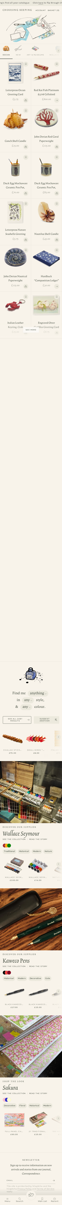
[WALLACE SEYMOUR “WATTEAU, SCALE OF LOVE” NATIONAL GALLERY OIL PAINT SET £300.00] (14, 865)
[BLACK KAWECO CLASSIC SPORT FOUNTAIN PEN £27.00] (14, 992)
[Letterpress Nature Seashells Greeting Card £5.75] (15, 210)
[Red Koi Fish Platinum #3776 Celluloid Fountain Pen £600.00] (46, 70)
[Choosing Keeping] (31, 1195)
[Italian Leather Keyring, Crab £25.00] (15, 303)
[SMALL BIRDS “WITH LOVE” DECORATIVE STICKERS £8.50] (36, 737)
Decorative (35, 978)
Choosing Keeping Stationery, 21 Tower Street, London (17, 10)
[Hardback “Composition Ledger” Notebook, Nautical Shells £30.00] (46, 256)
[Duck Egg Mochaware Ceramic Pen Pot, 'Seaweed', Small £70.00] (15, 163)
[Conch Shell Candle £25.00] (15, 117)
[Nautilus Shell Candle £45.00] (46, 210)
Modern (37, 851)
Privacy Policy (24, 1189)
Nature (48, 851)
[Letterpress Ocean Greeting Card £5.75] (15, 70)
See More (31, 330)
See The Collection (14, 839)
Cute (47, 978)
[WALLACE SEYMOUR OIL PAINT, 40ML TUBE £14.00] (38, 865)
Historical (24, 851)
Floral (22, 1105)
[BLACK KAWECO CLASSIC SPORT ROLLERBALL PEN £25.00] (38, 992)
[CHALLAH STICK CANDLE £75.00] (12, 737)
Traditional (9, 851)
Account (41, 10)
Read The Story (38, 839)
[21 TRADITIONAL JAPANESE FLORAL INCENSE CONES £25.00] (38, 1119)
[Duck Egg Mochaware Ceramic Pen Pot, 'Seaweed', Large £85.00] (46, 163)
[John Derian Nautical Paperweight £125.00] (15, 255)
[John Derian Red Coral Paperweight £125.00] (46, 115)
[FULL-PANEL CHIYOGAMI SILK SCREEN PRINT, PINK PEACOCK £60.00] (14, 1119)
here (19, 3)
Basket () (53, 10)
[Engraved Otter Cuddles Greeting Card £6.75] (46, 303)
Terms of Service (45, 1189)
